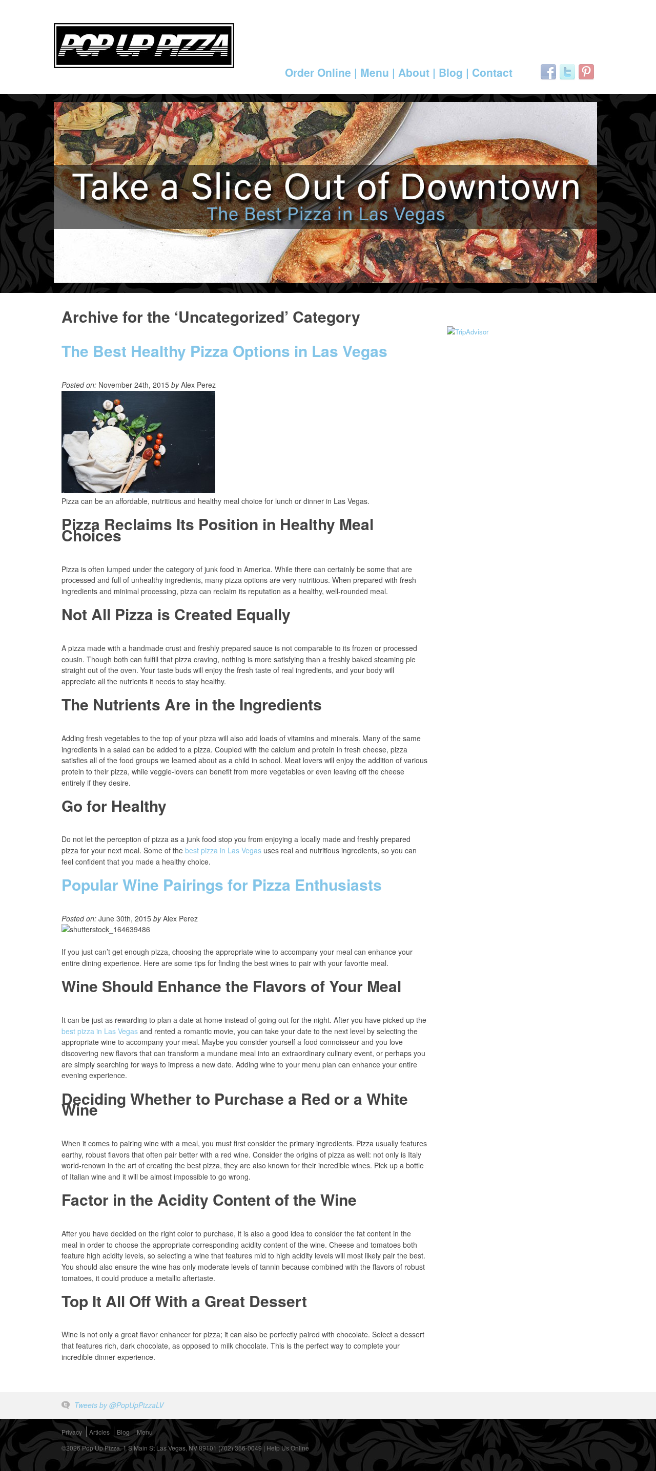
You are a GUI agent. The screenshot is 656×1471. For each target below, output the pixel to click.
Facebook (548, 72)
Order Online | (321, 72)
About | (417, 72)
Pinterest (586, 72)
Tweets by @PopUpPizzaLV (118, 1405)
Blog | (454, 72)
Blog (123, 1431)
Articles (99, 1431)
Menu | (377, 72)
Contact (492, 72)
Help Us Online (287, 1447)
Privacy (71, 1431)
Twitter (567, 72)
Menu (145, 1431)
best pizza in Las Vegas (223, 850)
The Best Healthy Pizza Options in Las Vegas (224, 351)
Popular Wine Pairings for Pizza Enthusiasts (221, 884)
